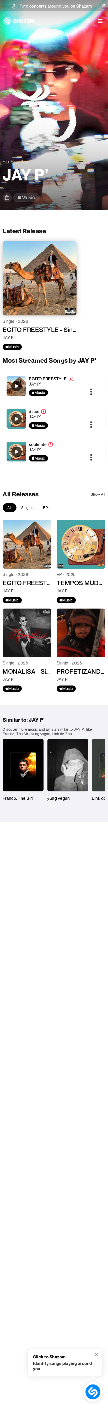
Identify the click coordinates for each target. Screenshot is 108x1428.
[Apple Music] (12, 347)
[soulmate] (48, 452)
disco (34, 411)
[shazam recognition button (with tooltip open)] (93, 1392)
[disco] (48, 419)
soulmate (38, 444)
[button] (103, 5)
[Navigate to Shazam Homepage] (18, 21)
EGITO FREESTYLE (48, 378)
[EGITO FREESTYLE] (48, 386)
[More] (91, 392)
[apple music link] (26, 197)
